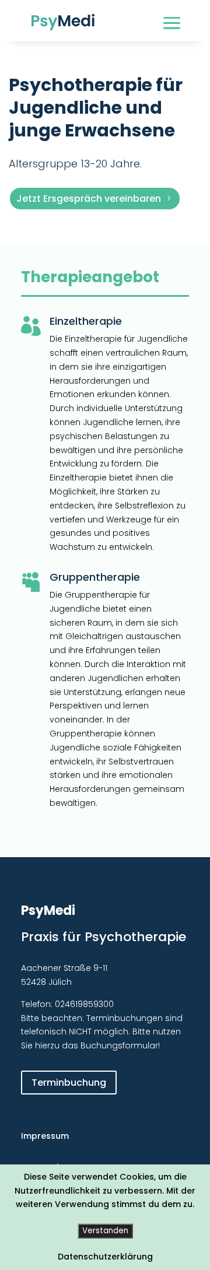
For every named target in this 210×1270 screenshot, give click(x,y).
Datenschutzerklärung (105, 1256)
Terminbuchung (69, 1082)
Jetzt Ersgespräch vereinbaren (88, 198)
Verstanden (105, 1230)
